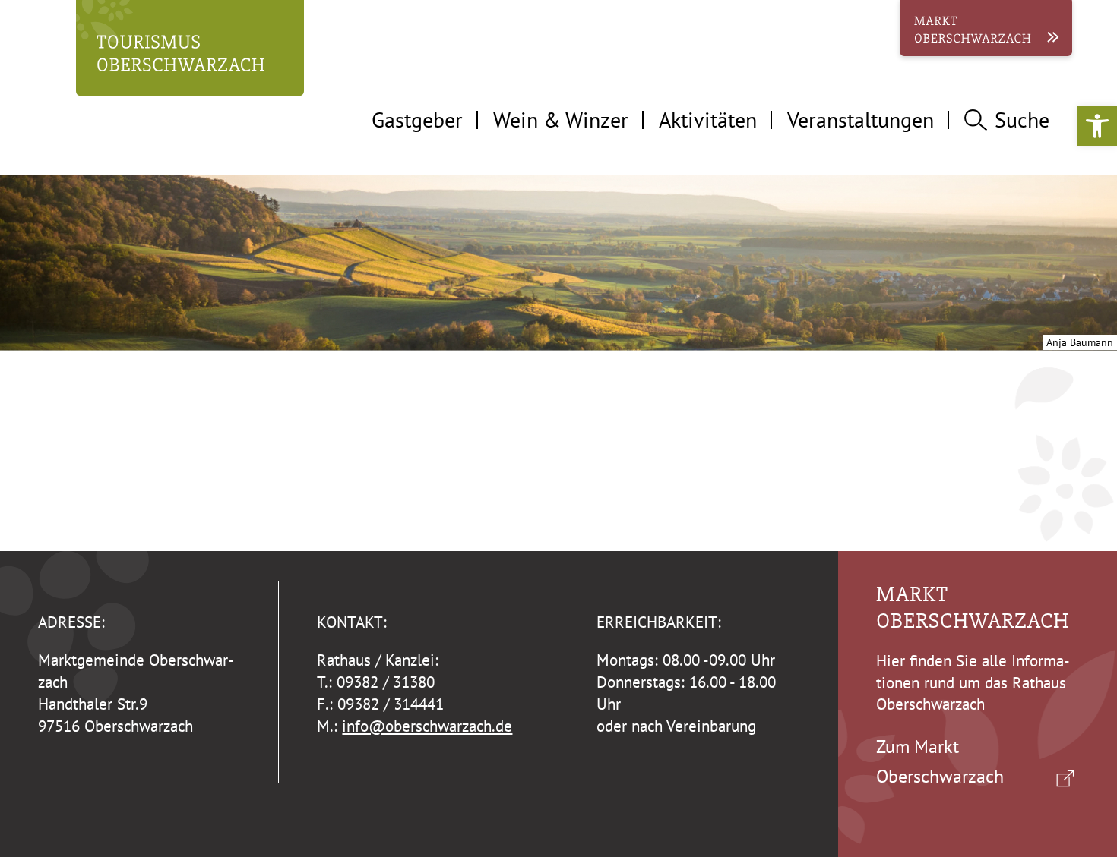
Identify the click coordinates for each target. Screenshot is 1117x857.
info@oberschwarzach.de (427, 726)
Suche (1022, 120)
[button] (1097, 126)
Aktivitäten (708, 120)
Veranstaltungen (860, 120)
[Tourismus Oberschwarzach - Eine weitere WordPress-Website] (190, 53)
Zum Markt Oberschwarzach (940, 761)
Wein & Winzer (560, 120)
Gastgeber (417, 120)
